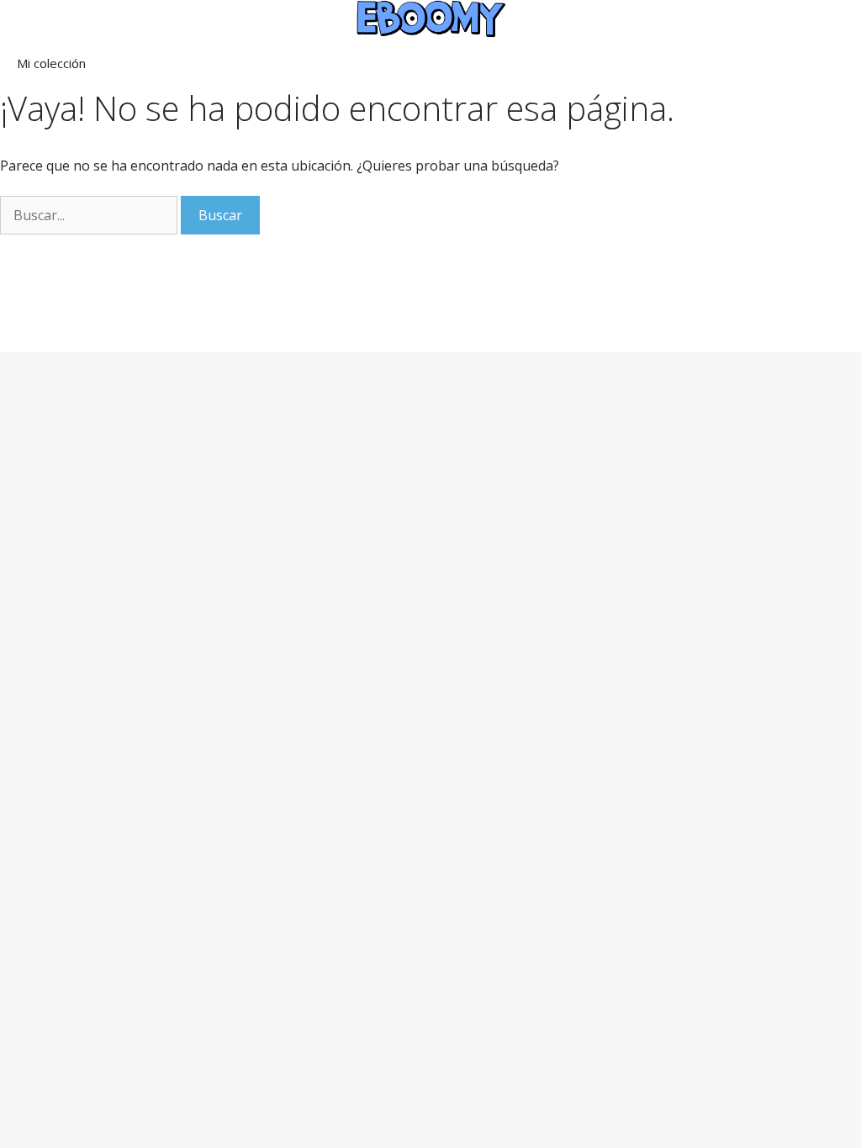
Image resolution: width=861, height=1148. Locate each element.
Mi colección (51, 63)
